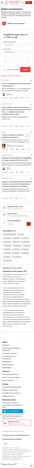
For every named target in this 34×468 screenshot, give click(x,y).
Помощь (5, 384)
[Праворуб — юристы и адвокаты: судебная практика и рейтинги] (12, 2)
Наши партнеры (8, 364)
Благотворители (8, 380)
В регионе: (7, 49)
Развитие (5, 371)
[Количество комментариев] (21, 198)
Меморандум (7, 361)
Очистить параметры (13, 69)
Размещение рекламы (10, 374)
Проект (5, 342)
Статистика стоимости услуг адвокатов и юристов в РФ (12, 405)
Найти (25, 70)
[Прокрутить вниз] (31, 466)
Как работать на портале (11, 393)
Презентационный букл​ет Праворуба (11, 349)
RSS (5, 444)
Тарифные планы (8, 396)
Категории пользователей (11, 387)
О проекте (6, 345)
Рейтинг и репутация (9, 390)
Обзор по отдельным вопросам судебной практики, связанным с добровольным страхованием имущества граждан (16, 184)
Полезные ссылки (9, 400)
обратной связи (11, 418)
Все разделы (6, 367)
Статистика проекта (9, 353)
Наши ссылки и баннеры (11, 377)
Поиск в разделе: (9, 42)
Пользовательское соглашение (9, 357)
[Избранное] (31, 80)
